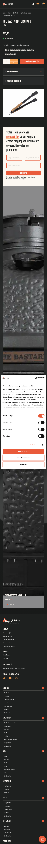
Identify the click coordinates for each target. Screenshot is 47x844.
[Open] (37, 4)
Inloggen (5, 658)
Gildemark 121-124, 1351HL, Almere (14, 668)
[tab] (6, 604)
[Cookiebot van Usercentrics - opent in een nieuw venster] (34, 378)
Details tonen (35, 445)
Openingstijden (7, 633)
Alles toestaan (23, 451)
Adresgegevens (7, 636)
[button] (42, 4)
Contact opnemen (8, 639)
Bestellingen (6, 655)
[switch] (41, 422)
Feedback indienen (8, 643)
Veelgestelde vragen (9, 646)
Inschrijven (23, 173)
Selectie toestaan (23, 458)
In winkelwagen (30, 61)
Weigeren (23, 464)
